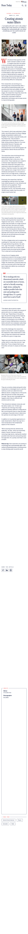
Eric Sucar (6, 697)
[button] (13, 112)
